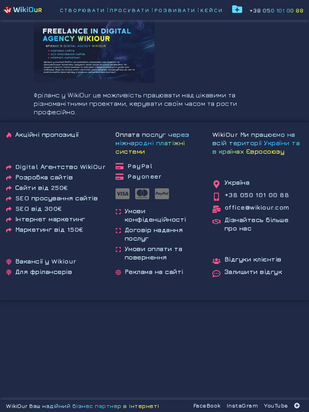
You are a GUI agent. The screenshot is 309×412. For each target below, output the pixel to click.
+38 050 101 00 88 (276, 10)
